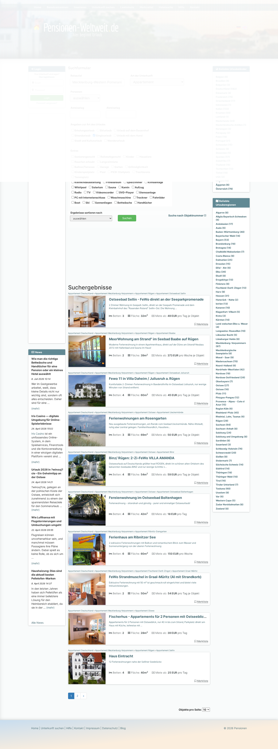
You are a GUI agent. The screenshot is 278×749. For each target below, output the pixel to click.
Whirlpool (80, 187)
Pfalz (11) (221, 393)
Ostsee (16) (222, 389)
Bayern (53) (222, 239)
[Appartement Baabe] (87, 351)
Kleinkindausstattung (87, 182)
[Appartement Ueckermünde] (87, 431)
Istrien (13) (222, 303)
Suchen (127, 218)
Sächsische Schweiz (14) (229, 464)
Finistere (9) (222, 283)
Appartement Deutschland (81, 293)
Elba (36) (221, 271)
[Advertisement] (47, 285)
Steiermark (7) (224, 460)
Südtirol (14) (223, 468)
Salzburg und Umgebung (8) (231, 436)
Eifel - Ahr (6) (223, 267)
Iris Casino (37, 433)
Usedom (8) (222, 492)
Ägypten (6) (222, 184)
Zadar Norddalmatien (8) (229, 504)
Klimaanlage (155, 182)
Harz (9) (220, 291)
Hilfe (69, 728)
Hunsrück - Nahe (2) (227, 299)
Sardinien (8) (223, 440)
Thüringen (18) (224, 472)
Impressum (93, 728)
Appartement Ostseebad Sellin (171, 293)
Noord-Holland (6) (226, 365)
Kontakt (79, 728)
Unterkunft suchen (52, 728)
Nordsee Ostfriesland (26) (230, 377)
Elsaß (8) (221, 275)
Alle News (37, 622)
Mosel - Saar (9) (225, 357)
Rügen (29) (222, 420)
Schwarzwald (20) (226, 452)
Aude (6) (221, 227)
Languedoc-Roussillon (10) (230, 331)
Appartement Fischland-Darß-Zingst (153, 571)
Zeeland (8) (222, 508)
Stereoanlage (147, 192)
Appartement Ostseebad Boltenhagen (174, 492)
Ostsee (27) (222, 385)
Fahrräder (158, 197)
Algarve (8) (222, 212)
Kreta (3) (221, 315)
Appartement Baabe (165, 333)
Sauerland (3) (223, 444)
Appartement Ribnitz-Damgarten (151, 531)
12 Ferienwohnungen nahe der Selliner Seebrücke (135, 661)
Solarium (97, 187)
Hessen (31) (222, 295)
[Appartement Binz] (87, 470)
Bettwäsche (124, 202)
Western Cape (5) (225, 500)
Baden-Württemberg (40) (230, 231)
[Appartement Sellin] (87, 668)
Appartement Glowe (144, 610)
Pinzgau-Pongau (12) (227, 397)
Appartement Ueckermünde (169, 412)
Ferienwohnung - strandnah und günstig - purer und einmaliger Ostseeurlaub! (149, 503)
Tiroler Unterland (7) (227, 484)
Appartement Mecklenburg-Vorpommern (114, 293)
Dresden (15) (223, 263)
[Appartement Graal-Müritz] (87, 589)
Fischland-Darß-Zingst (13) (231, 287)
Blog (123, 728)
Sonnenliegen (103, 202)
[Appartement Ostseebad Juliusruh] (87, 391)
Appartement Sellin (165, 650)
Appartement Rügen (145, 293)
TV (88, 192)
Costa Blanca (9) (225, 255)
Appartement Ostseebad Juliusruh (172, 373)
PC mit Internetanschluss (89, 197)
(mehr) (35, 408)
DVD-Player (126, 192)
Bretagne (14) (223, 247)
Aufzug (139, 187)
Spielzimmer (134, 182)
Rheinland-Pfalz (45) (227, 412)
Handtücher (144, 202)
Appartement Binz (165, 452)
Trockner (141, 197)
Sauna (112, 187)
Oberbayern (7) (224, 381)
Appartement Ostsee (145, 412)
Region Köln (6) (224, 408)
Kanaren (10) (223, 307)
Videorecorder (105, 192)
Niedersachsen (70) (227, 361)
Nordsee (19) (223, 373)
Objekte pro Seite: (190, 709)
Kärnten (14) (223, 319)
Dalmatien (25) (224, 259)
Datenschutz (110, 728)
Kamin (125, 187)
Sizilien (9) (222, 456)
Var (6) (220, 496)
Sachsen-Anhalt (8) (227, 428)
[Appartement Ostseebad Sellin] (87, 312)
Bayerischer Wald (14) (228, 235)
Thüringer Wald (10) (227, 476)
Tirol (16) (221, 480)
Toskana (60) (223, 488)
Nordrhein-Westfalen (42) (230, 369)
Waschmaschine (120, 197)
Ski (87, 202)
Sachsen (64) (223, 424)
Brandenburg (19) (225, 243)
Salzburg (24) (223, 432)
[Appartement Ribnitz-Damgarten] (87, 549)
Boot (77, 202)
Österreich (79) (224, 188)
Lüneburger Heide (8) (228, 339)
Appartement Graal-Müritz (184, 571)
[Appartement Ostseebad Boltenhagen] (87, 510)
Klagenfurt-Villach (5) (228, 311)
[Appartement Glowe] (87, 629)
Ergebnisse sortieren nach (86, 212)
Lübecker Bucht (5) (226, 334)
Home (34, 728)
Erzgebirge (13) (224, 279)
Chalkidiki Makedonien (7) (230, 251)
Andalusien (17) (224, 224)
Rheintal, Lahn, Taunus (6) (230, 416)
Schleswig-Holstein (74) (229, 448)
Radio (78, 192)
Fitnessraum (113, 182)
